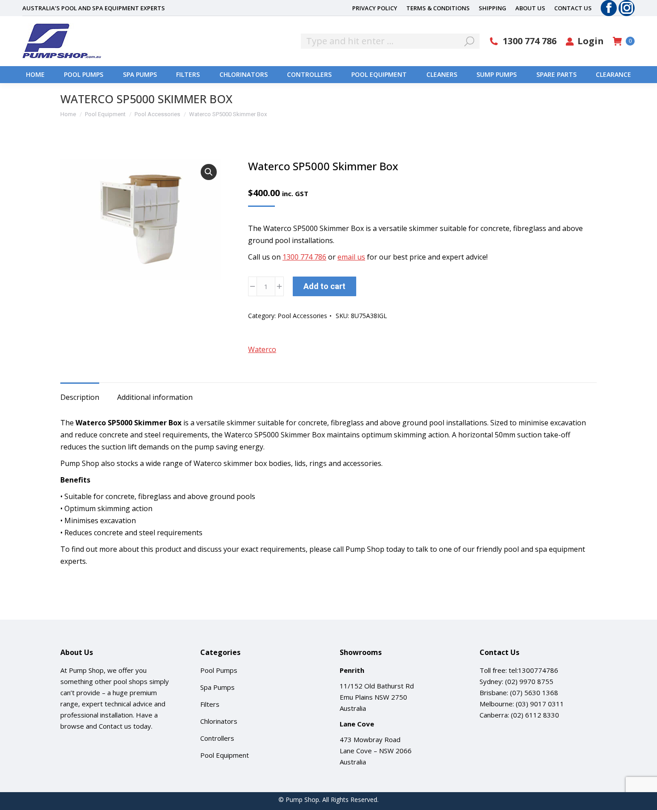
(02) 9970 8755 (529, 681)
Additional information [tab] (155, 397)
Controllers (217, 738)
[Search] (469, 41)
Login (590, 41)
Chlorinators (218, 721)
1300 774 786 (529, 41)
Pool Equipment (224, 755)
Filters (209, 704)
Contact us (115, 726)
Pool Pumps (218, 670)
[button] (209, 172)
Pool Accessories (302, 315)
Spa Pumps (217, 687)
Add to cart (324, 286)
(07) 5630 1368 (534, 692)
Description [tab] (79, 397)
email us (351, 257)
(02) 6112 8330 (535, 714)
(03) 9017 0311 (540, 703)
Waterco (262, 349)
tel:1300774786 (533, 670)
